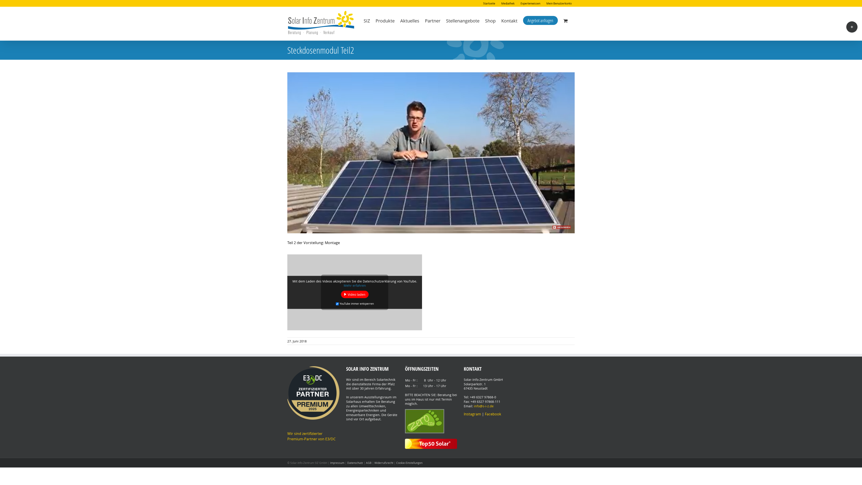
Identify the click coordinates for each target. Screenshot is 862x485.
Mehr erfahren (355, 285)
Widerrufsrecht (383, 463)
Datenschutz (355, 463)
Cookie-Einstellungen (409, 463)
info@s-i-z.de (483, 406)
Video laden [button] (356, 294)
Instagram (473, 414)
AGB (369, 463)
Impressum (337, 463)
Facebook (493, 414)
